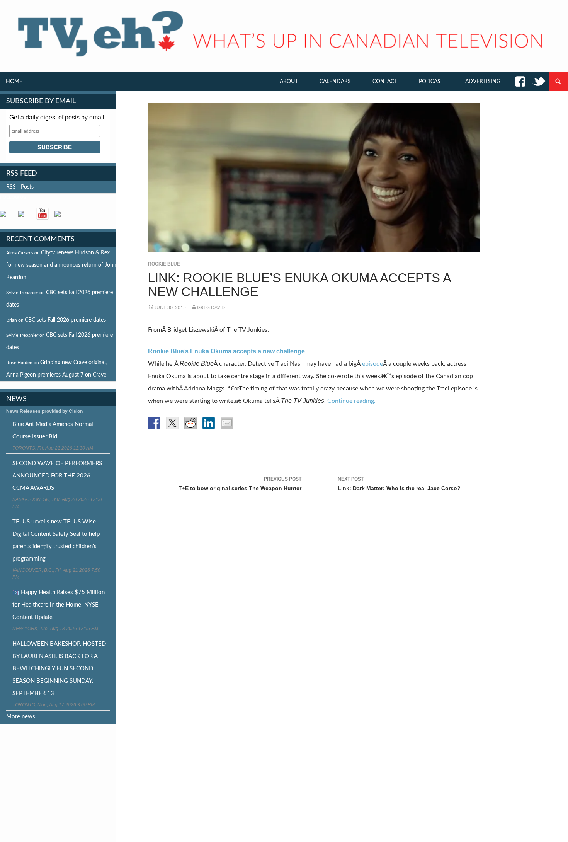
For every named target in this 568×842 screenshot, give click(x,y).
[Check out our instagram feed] (60, 217)
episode (372, 364)
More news (20, 716)
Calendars (335, 81)
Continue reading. (351, 401)
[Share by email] (227, 423)
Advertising (482, 81)
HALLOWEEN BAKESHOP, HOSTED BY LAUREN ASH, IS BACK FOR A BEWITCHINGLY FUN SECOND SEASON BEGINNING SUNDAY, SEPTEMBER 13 (59, 668)
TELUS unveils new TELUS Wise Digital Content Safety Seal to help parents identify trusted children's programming (56, 540)
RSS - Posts (20, 187)
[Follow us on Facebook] (6, 217)
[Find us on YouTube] (42, 214)
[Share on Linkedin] (208, 423)
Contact (384, 81)
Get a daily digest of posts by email (56, 117)
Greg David (211, 307)
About (289, 81)
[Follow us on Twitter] (24, 217)
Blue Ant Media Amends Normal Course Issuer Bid (52, 430)
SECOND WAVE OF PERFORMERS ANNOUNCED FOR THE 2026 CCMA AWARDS (57, 475)
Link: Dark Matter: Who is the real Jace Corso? (399, 483)
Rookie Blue (164, 264)
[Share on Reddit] (190, 423)
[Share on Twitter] (172, 423)
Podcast (431, 81)
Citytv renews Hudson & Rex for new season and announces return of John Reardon (61, 265)
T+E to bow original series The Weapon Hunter (240, 483)
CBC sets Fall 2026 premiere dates (65, 320)
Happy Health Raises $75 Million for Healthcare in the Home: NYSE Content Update (58, 605)
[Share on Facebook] (154, 423)
